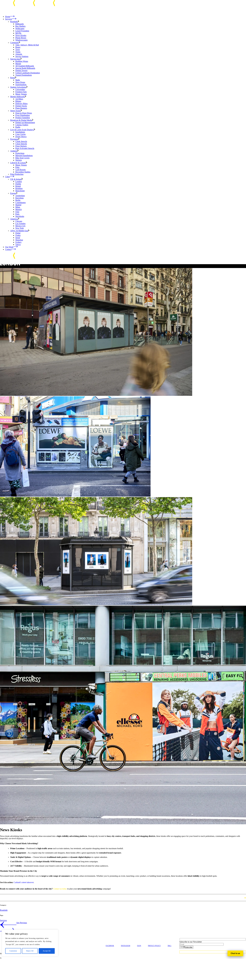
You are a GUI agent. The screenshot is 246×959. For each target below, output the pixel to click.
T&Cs (169, 946)
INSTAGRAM (125, 946)
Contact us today (60, 889)
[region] (30, 943)
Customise (13, 951)
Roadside (4, 910)
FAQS (139, 946)
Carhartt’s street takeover (24, 882)
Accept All (46, 951)
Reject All (29, 951)
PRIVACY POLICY (154, 946)
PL (235, 953)
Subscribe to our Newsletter (190, 942)
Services (3, 920)
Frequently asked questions (16, 897)
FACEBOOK (110, 946)
